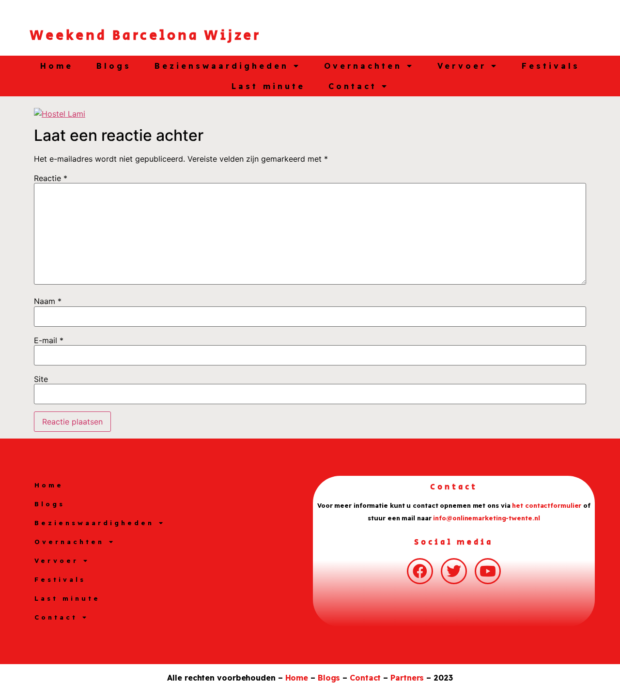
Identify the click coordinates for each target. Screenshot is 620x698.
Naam (48, 301)
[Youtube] (488, 571)
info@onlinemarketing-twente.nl (486, 518)
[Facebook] (420, 571)
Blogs (113, 66)
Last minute (268, 86)
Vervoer (461, 66)
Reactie (50, 178)
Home (56, 66)
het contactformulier (546, 505)
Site (41, 379)
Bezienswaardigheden (222, 66)
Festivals (551, 66)
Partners (407, 678)
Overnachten (363, 66)
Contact (352, 86)
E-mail (48, 340)
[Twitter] (454, 571)
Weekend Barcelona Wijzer (145, 36)
